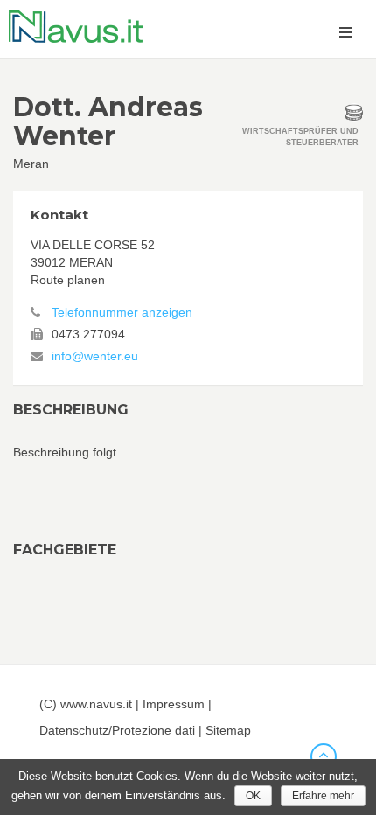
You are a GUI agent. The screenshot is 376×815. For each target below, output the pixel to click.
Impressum (174, 704)
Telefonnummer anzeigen (122, 312)
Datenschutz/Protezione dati (117, 730)
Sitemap (228, 730)
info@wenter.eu (95, 356)
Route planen (68, 280)
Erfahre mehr (323, 796)
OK (253, 796)
